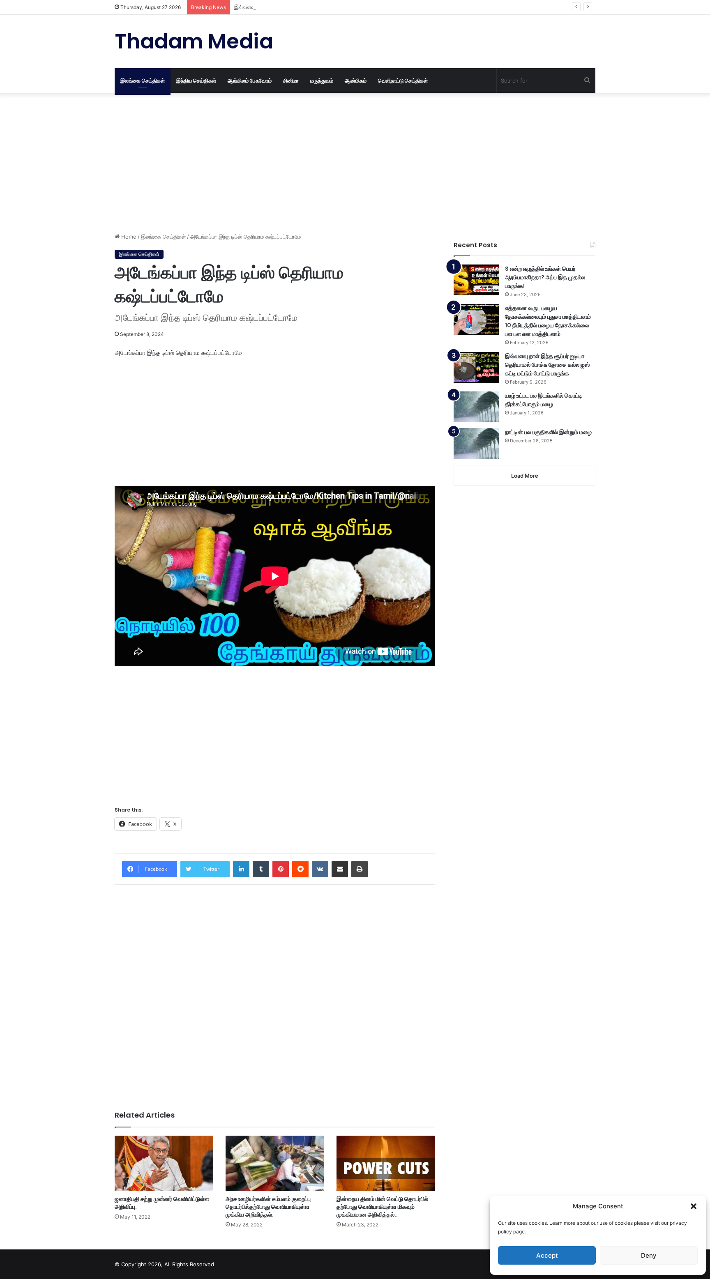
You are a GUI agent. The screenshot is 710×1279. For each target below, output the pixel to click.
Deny (649, 1255)
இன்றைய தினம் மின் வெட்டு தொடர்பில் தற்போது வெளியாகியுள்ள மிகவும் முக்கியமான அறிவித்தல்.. (382, 1207)
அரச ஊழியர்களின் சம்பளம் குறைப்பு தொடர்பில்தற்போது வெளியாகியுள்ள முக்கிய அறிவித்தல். (268, 1207)
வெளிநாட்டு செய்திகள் (403, 80)
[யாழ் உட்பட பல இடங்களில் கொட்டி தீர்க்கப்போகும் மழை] (476, 406)
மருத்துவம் (321, 80)
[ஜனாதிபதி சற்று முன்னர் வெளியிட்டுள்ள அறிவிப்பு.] (164, 1163)
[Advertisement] (275, 162)
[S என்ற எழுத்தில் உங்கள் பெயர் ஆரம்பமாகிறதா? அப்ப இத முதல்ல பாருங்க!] (476, 280)
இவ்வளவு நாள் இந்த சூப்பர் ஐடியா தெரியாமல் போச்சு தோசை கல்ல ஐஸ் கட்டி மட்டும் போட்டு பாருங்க (345, 7)
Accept (547, 1255)
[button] (693, 1206)
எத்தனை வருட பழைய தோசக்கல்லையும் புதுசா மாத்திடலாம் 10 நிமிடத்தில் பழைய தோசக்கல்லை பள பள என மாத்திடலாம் (548, 321)
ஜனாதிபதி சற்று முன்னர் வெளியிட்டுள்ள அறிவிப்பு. (162, 1203)
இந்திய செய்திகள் (196, 80)
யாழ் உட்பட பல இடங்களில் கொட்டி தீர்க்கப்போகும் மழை (543, 399)
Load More (524, 475)
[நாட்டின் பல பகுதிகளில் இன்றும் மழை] (476, 443)
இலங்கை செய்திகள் (142, 80)
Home (128, 236)
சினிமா (291, 80)
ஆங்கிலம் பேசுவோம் (250, 80)
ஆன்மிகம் (356, 80)
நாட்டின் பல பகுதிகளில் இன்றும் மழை (548, 432)
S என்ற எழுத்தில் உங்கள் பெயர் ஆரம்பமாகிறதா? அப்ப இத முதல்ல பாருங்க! (545, 277)
